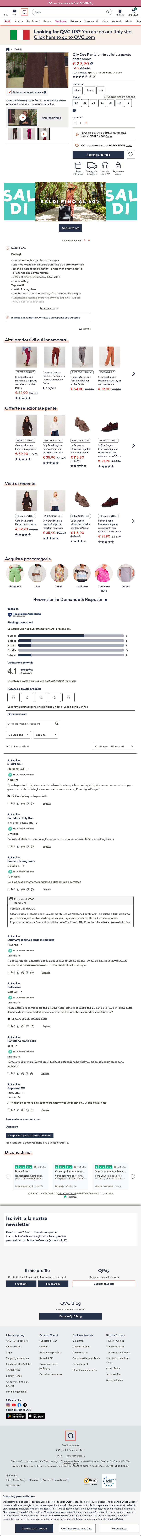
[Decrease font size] (89, 240)
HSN (8, 1480)
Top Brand (33, 21)
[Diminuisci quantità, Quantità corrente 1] (75, 123)
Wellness (60, 21)
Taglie (9, 1352)
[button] (5, 13)
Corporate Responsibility (86, 1358)
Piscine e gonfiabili (16, 1391)
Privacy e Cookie (115, 1340)
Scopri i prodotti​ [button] (104, 1283)
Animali (116, 21)
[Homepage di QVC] (7, 49)
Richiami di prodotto (50, 1352)
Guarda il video (51, 117)
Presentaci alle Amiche (18, 1364)
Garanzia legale (114, 1379)
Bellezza (75, 21)
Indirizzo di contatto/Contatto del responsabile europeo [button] (45, 317)
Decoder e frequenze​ (51, 1374)
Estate (47, 21)
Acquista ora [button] (70, 228)
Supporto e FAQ (48, 1340)
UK (64, 1450)
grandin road (61, 1480)
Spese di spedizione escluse (105, 72)
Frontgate (35, 1480)
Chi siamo (78, 1340)
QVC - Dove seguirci (17, 1340)
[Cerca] (108, 12)
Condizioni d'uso (115, 1346)
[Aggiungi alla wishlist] (131, 155)
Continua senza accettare (76, 1528)
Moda (129, 21)
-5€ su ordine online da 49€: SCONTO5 (70, 3)
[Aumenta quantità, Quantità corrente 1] (86, 123)
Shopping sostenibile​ (17, 1358)
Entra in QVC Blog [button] (70, 1316)
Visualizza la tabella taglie (119, 96)
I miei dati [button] (21, 1283)
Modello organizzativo (85, 1369)
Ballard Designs (20, 1480)
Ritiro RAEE (46, 1358)
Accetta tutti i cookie (34, 1528)
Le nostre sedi (80, 1364)
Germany (73, 1450)
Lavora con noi (80, 1352)
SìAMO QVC (13, 1369)
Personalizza (119, 1528)
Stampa (87, 328)
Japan (82, 1450)
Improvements (13, 1485)
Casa (105, 21)
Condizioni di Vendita (118, 1352)
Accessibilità (113, 1368)
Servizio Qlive (113, 1374)
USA (58, 1450)
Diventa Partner (81, 1346)
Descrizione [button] (18, 247)
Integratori (91, 21)
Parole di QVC (14, 1346)
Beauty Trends (14, 1375)
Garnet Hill (47, 1480)
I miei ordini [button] (53, 1283)
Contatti (43, 1346)
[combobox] (68, 12)
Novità (18, 21)
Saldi (7, 21)
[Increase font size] (85, 240)
